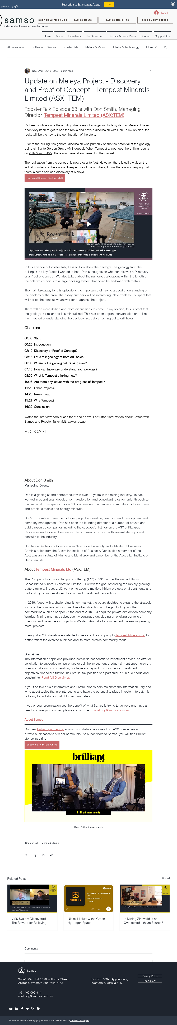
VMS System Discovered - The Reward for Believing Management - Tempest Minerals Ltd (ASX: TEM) (30, 921)
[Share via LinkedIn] (43, 855)
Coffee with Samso (43, 47)
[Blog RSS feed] (32, 1009)
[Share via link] (51, 855)
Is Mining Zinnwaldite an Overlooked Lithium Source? (143, 921)
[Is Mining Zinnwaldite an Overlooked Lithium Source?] (145, 899)
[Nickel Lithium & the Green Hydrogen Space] (89, 899)
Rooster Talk (70, 47)
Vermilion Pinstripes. (79, 1020)
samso (19, 20)
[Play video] (88, 224)
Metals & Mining (95, 47)
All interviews (16, 47)
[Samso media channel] (11, 1009)
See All (166, 878)
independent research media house (26, 26)
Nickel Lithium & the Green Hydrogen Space (86, 921)
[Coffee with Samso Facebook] (22, 1009)
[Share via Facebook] (26, 855)
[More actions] (150, 71)
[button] (74, 34)
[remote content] (88, 456)
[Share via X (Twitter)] (34, 855)
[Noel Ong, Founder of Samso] (16, 1009)
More (149, 47)
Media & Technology (126, 47)
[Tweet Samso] (27, 1009)
